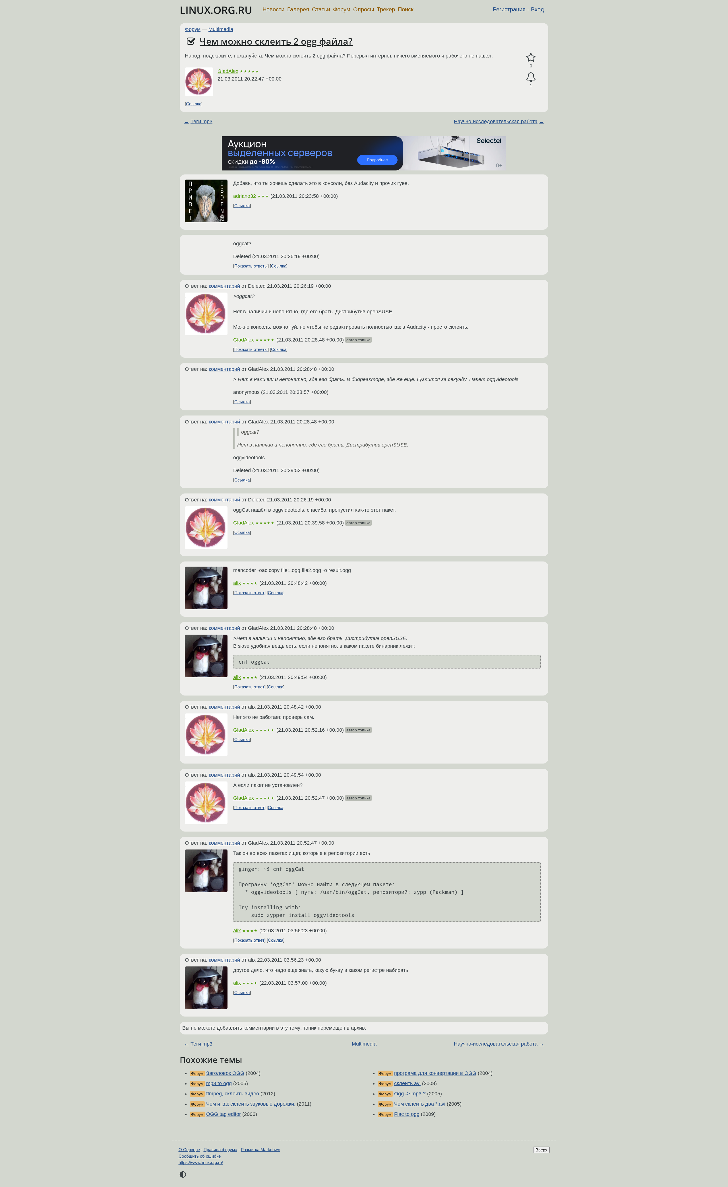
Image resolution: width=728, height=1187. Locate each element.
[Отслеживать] (531, 77)
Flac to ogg (406, 1114)
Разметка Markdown (260, 1149)
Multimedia (220, 29)
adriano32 (244, 196)
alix (237, 583)
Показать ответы (251, 266)
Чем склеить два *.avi (419, 1104)
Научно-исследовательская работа (495, 121)
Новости (273, 9)
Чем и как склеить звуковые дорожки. (250, 1104)
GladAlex (228, 71)
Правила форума (220, 1149)
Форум (341, 9)
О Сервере (189, 1149)
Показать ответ (249, 592)
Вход (537, 9)
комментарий (224, 286)
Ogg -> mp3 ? (410, 1094)
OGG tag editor (223, 1114)
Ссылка (193, 103)
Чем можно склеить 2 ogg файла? (276, 41)
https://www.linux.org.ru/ (201, 1162)
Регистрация (509, 9)
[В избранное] (531, 57)
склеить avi (407, 1083)
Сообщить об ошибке (200, 1156)
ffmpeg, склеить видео (232, 1094)
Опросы (363, 9)
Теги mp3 (201, 121)
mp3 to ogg (219, 1083)
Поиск (405, 9)
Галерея (298, 9)
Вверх (541, 1149)
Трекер (386, 9)
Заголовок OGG (225, 1073)
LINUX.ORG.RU (216, 10)
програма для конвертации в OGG (435, 1073)
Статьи (321, 9)
